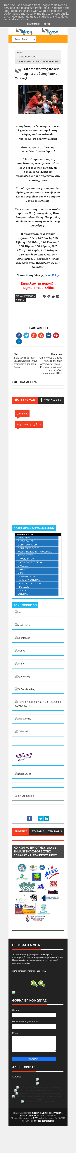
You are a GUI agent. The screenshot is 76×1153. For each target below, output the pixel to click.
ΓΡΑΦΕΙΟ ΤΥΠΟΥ (26, 559)
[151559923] (24, 761)
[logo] (18, 612)
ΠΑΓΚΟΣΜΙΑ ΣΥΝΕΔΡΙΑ (28, 580)
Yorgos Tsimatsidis (44, 1121)
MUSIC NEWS (24, 538)
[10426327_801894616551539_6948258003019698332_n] (38, 706)
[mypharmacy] (22, 676)
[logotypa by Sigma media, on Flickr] (38, 926)
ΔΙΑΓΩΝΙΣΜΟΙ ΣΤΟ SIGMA (30, 562)
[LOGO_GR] (21, 731)
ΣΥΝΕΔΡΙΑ (22, 594)
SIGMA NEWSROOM (27, 57)
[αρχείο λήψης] (23, 625)
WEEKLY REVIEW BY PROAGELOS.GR (36, 552)
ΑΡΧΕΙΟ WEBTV (25, 555)
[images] (20, 650)
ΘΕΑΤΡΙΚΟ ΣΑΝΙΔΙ (26, 576)
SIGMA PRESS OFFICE (28, 548)
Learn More (33, 24)
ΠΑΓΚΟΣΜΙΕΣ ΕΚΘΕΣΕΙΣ (29, 583)
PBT (35, 1118)
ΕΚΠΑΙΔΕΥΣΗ (24, 569)
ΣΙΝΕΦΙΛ (22, 590)
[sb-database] (22, 638)
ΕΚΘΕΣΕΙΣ (23, 566)
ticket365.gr (51, 275)
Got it (47, 24)
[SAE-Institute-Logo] (25, 689)
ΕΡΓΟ (20, 573)
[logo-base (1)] (23, 718)
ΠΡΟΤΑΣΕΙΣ (23, 587)
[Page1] (38, 34)
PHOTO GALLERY (26, 541)
